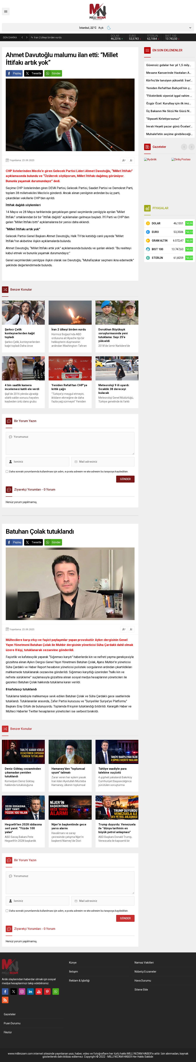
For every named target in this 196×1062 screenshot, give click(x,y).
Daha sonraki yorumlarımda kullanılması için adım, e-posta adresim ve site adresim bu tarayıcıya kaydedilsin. (68, 471)
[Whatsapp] (55, 991)
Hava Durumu (143, 980)
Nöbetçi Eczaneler (145, 971)
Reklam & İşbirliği (79, 980)
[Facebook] (5, 991)
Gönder (56, 73)
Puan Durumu (12, 1023)
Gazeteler (10, 1014)
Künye (73, 962)
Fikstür (8, 1032)
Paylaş (17, 73)
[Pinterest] (47, 991)
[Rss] (5, 1000)
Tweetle (37, 73)
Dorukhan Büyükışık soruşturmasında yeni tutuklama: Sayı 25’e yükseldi (68, 37)
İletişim (73, 971)
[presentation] (184, 147)
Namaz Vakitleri (144, 962)
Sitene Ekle (141, 989)
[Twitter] (13, 991)
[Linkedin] (30, 991)
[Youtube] (39, 991)
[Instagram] (22, 991)
